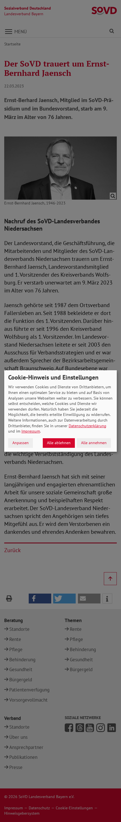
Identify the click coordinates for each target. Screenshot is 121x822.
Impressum (30, 431)
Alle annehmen (94, 442)
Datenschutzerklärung (87, 425)
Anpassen (20, 442)
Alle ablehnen (59, 442)
